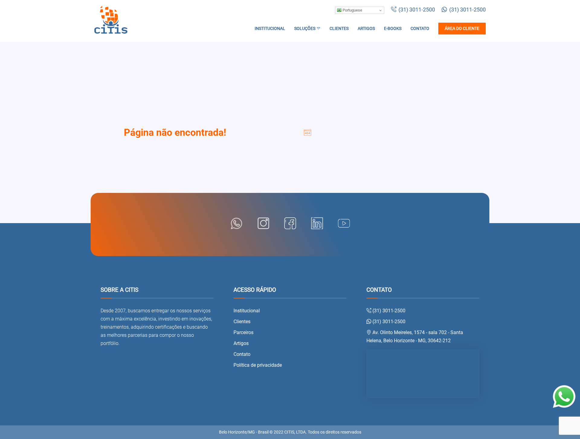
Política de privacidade (258, 365)
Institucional (270, 28)
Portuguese (352, 10)
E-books (392, 28)
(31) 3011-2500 (416, 9)
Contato (420, 28)
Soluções (305, 28)
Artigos (366, 28)
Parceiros (243, 332)
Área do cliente (462, 28)
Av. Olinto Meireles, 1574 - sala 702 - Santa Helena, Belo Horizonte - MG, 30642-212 (414, 336)
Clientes (339, 28)
